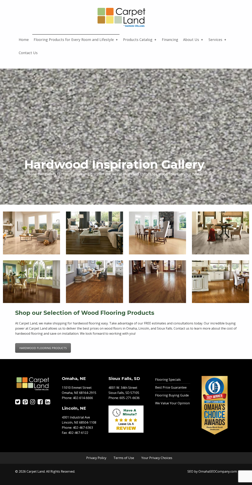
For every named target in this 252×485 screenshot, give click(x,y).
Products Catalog (137, 39)
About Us (191, 39)
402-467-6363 (83, 427)
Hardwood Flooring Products (43, 348)
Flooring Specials (168, 379)
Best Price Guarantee (171, 387)
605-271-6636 (130, 398)
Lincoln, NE (74, 408)
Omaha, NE (74, 378)
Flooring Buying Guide (172, 395)
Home (24, 39)
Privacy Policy (96, 458)
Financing (170, 39)
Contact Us (28, 52)
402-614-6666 (83, 398)
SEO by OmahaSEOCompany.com (212, 471)
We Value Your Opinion (172, 403)
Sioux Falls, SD (124, 378)
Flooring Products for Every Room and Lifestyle (74, 39)
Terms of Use (123, 458)
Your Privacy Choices (156, 458)
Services (215, 39)
